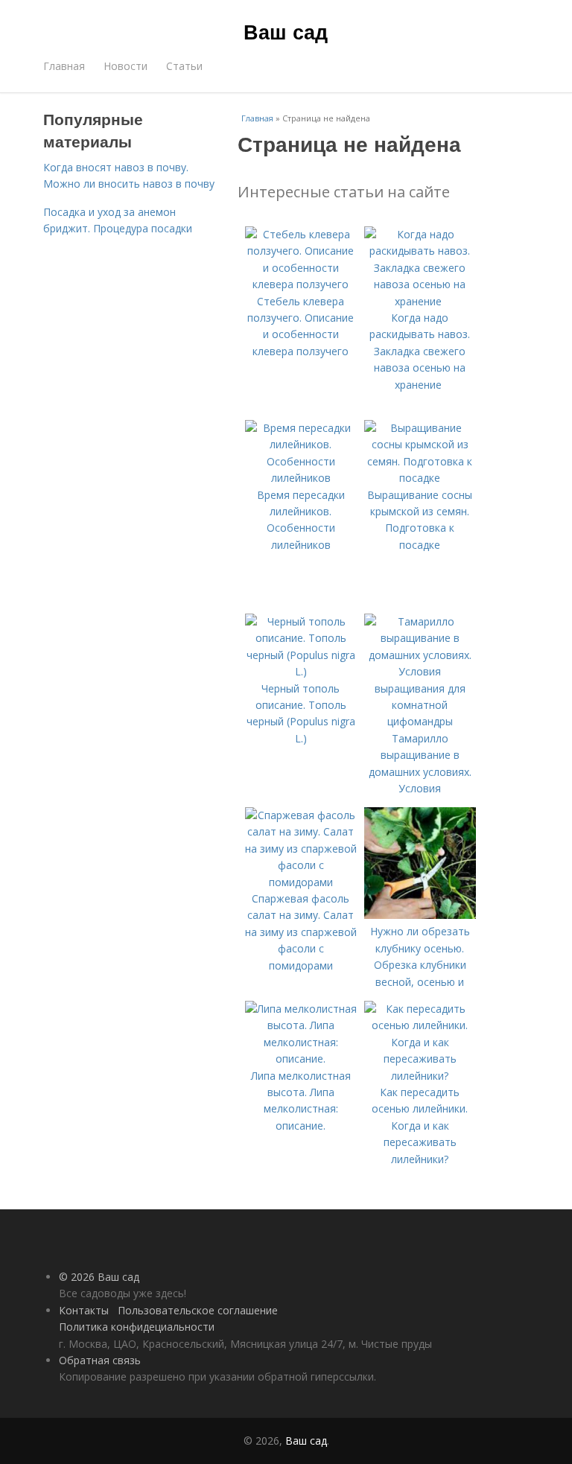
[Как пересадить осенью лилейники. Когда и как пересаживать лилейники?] (420, 1076)
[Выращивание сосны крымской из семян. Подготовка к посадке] (420, 478)
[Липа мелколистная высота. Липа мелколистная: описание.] (301, 1058)
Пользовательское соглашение (198, 1310)
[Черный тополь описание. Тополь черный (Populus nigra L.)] (301, 671)
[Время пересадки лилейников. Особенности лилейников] (301, 478)
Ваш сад (286, 31)
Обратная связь (100, 1360)
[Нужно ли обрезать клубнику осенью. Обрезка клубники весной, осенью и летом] (420, 915)
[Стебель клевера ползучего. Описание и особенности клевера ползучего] (301, 284)
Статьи (184, 66)
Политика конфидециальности (136, 1327)
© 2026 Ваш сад (99, 1277)
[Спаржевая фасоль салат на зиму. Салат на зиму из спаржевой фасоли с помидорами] (301, 882)
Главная (64, 66)
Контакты (84, 1310)
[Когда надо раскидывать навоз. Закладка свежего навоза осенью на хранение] (420, 301)
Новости (125, 66)
